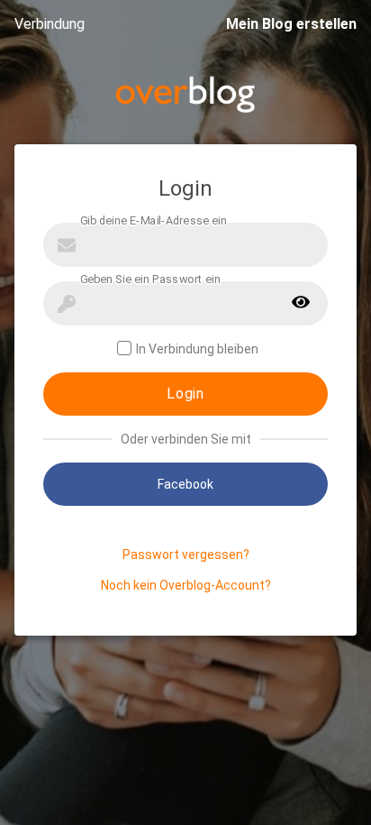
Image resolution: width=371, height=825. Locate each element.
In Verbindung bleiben (197, 349)
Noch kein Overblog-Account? (186, 585)
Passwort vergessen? (185, 554)
